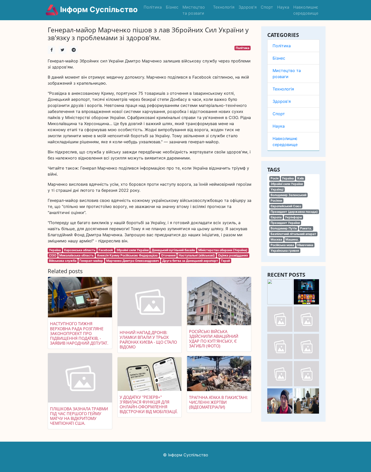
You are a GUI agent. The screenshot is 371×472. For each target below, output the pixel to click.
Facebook (106, 250)
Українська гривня (285, 250)
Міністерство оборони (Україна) (222, 250)
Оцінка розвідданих (233, 255)
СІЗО (52, 255)
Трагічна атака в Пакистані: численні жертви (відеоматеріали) (218, 402)
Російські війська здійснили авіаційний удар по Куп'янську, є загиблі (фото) (213, 339)
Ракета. (306, 228)
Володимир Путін (284, 228)
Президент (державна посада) (294, 212)
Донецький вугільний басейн (173, 250)
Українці (277, 189)
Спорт (267, 7)
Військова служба (62, 261)
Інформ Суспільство (98, 9)
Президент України (285, 223)
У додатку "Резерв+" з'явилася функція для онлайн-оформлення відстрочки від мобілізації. (149, 404)
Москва (276, 239)
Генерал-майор (91, 261)
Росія (275, 178)
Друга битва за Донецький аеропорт (190, 261)
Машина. (292, 239)
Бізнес (172, 7)
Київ (300, 178)
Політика (153, 7)
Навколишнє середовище (305, 10)
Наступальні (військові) (197, 255)
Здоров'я (247, 7)
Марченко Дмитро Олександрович (132, 261)
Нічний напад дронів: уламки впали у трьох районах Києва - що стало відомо (148, 340)
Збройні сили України (287, 184)
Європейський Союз (286, 206)
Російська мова (282, 245)
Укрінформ (293, 217)
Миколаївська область (76, 255)
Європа (276, 217)
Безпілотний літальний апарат (293, 234)
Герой (225, 261)
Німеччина (305, 245)
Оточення (168, 255)
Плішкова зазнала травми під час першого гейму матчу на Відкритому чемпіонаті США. (79, 416)
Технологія (223, 7)
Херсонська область (79, 250)
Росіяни (276, 200)
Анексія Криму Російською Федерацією (127, 255)
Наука (283, 7)
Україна (288, 178)
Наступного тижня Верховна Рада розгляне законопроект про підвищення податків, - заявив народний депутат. (79, 333)
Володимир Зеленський (288, 195)
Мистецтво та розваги (193, 10)
